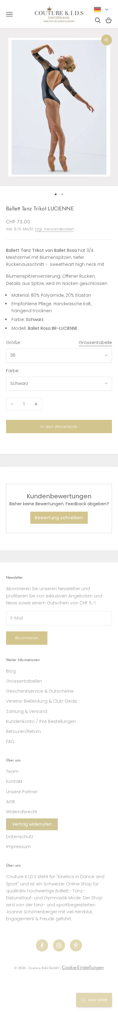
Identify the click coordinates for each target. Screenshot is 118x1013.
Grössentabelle (95, 342)
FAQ (10, 741)
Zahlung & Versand (26, 711)
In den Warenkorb (59, 427)
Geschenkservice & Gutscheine (40, 691)
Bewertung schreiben (59, 518)
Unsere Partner (22, 792)
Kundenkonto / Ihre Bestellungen (41, 721)
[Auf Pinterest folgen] (76, 945)
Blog (11, 671)
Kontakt (14, 781)
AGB (10, 802)
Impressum (18, 847)
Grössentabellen (24, 681)
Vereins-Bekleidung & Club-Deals (41, 701)
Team (12, 771)
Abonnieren (27, 638)
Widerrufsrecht (21, 812)
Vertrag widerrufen (32, 824)
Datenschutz (19, 837)
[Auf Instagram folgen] (59, 945)
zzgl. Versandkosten (54, 229)
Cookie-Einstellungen (83, 967)
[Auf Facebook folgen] (42, 945)
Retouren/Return (23, 731)
